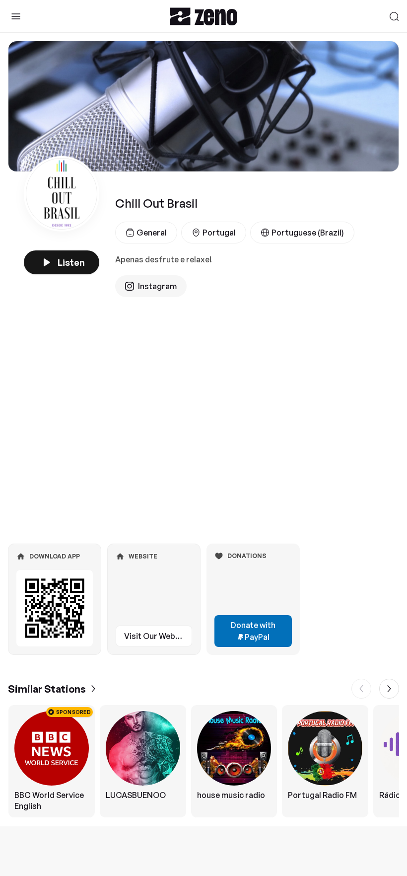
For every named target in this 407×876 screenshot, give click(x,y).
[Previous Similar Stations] (361, 689)
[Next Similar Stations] (389, 689)
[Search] (394, 16)
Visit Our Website (157, 636)
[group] (203, 761)
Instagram (157, 286)
